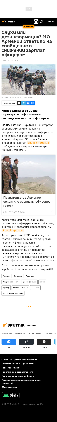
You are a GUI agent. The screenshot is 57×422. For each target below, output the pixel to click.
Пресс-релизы (29, 363)
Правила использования (25, 359)
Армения (6, 276)
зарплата (35, 287)
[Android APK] (10, 395)
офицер (6, 287)
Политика (30, 276)
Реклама (16, 363)
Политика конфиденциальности (17, 371)
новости (7, 333)
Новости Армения (20, 287)
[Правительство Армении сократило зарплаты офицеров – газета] (28, 174)
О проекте (7, 359)
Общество (18, 276)
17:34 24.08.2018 (10, 60)
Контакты (6, 363)
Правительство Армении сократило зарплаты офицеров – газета (28, 201)
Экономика (34, 333)
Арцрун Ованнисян (11, 282)
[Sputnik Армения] (9, 22)
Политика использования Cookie (18, 376)
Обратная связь (9, 387)
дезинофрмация (29, 282)
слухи (42, 282)
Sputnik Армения (38, 142)
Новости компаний (11, 367)
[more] (52, 211)
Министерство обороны (13, 293)
